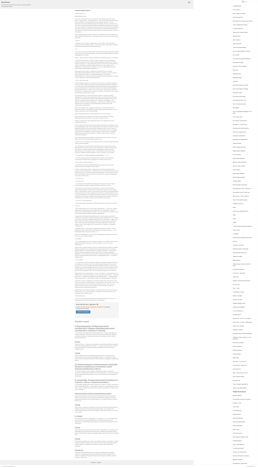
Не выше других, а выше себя (239, 365)
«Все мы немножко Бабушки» (239, 47)
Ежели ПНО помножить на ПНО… (241, 85)
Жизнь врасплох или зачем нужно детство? (243, 21)
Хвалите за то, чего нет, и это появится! (242, 318)
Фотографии (236, 107)
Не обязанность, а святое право (240, 463)
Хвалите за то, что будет (238, 326)
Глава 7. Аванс (236, 288)
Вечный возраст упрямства (239, 177)
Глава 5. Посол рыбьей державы (240, 199)
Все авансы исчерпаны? (238, 342)
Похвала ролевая (237, 354)
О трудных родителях (238, 28)
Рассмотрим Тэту (237, 369)
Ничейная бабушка (237, 395)
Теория (77, 342)
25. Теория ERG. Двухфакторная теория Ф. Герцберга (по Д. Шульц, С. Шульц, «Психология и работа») (96, 381)
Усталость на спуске (237, 433)
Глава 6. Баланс (236, 230)
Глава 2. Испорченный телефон (240, 24)
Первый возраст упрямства (239, 150)
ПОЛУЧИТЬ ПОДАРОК (83, 311)
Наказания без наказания (238, 269)
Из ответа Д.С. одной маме (239, 273)
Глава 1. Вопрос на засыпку (239, 13)
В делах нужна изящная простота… (241, 211)
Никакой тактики (237, 414)
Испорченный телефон (238, 62)
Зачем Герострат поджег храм (239, 252)
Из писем (235, 241)
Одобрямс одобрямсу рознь (239, 303)
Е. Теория (78, 416)
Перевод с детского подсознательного (241, 280)
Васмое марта (236, 429)
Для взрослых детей (237, 92)
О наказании (236, 233)
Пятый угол (235, 70)
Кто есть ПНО (236, 55)
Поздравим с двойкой (238, 329)
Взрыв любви (236, 357)
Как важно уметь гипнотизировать (241, 128)
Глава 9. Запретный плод (238, 444)
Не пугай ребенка (237, 154)
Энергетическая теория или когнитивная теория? (93, 393)
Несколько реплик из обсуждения (240, 249)
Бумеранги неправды (238, 459)
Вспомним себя (236, 380)
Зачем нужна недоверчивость (239, 132)
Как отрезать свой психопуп (239, 96)
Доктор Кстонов (236, 36)
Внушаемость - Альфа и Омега (240, 124)
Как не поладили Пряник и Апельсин (241, 51)
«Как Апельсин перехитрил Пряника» (241, 58)
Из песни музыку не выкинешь (240, 184)
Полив (234, 218)
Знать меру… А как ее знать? (239, 361)
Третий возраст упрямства (239, 173)
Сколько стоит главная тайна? (240, 452)
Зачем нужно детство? (238, 17)
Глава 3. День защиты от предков (240, 89)
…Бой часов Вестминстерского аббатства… (243, 226)
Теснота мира (236, 406)
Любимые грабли (237, 181)
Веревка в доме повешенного (239, 162)
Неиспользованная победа (239, 421)
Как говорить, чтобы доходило (240, 120)
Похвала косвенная (237, 346)
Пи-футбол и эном (237, 403)
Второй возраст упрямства (239, 158)
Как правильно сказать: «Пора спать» (241, 192)
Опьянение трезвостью (238, 203)
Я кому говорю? (236, 169)
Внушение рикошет (237, 350)
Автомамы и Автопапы (238, 245)
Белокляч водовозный (238, 418)
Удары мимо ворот (237, 143)
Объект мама (236, 277)
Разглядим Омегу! (237, 314)
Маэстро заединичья (237, 425)
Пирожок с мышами (237, 295)
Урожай (234, 222)
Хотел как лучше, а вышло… (239, 166)
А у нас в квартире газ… (238, 310)
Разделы (99, 462)
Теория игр (79, 450)
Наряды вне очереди (237, 256)
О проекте (93, 462)
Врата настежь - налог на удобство (241, 196)
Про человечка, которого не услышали (242, 399)
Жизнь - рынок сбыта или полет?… (241, 372)
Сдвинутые (235, 81)
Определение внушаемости (239, 135)
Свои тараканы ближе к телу (239, 100)
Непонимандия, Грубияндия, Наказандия (242, 237)
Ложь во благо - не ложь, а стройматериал (242, 322)
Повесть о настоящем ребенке (240, 388)
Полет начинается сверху (238, 376)
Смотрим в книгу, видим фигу (240, 66)
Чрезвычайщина (236, 260)
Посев (234, 215)
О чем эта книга (236, 9)
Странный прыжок (237, 440)
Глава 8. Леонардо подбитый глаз (240, 384)
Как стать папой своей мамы (239, 104)
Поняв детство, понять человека (240, 32)
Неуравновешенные (237, 77)
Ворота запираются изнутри (239, 147)
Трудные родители (237, 43)
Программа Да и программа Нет (240, 139)
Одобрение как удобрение (239, 307)
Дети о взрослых (236, 39)
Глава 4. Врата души (237, 117)
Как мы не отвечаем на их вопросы (241, 455)
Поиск (244, 1)
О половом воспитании (238, 448)
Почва (234, 207)
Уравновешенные (237, 73)
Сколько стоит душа (237, 299)
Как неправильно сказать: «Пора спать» (242, 188)
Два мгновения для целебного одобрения (242, 333)
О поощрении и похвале (238, 292)
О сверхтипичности (237, 410)
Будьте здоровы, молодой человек (240, 437)
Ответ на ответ (236, 284)
